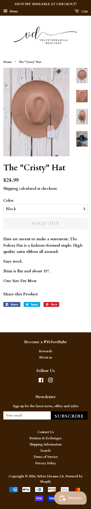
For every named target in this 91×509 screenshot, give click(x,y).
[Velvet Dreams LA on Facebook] (41, 381)
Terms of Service (45, 457)
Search (45, 451)
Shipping (10, 188)
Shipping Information (46, 444)
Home (7, 62)
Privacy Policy (45, 463)
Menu (13, 11)
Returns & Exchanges (45, 438)
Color (8, 200)
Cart (84, 11)
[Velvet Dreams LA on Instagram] (50, 381)
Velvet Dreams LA (50, 476)
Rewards (45, 351)
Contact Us (45, 432)
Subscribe (69, 416)
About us (45, 357)
